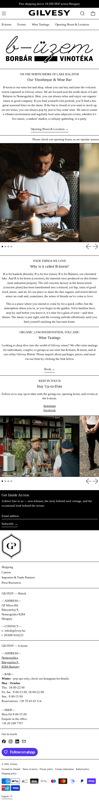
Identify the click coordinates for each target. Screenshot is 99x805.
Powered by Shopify (11, 769)
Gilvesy (13, 764)
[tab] (2, 246)
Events (21, 24)
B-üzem (6, 24)
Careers (6, 572)
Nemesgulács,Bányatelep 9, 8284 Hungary (11, 662)
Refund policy (82, 769)
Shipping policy (9, 773)
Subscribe (8, 523)
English (5, 796)
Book (47, 369)
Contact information (64, 769)
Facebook (50, 410)
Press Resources (11, 582)
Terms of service (30, 769)
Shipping (7, 567)
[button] (82, 13)
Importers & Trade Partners (18, 577)
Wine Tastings (40, 24)
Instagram (50, 406)
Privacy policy (46, 769)
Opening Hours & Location (72, 24)
